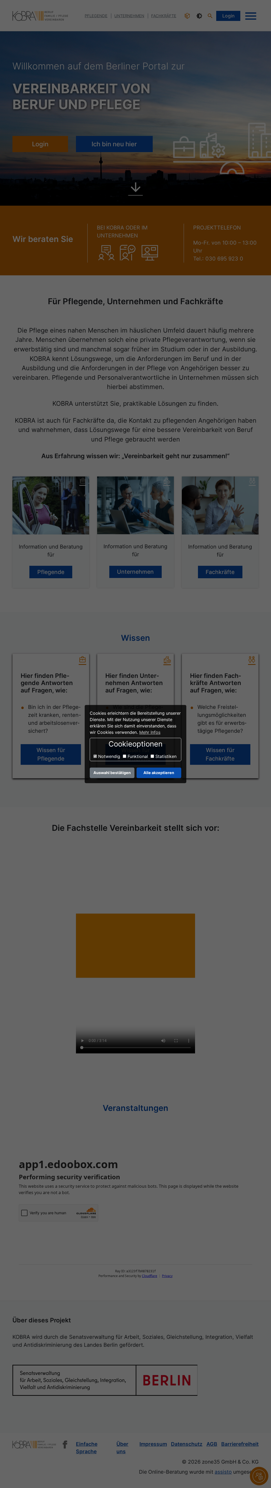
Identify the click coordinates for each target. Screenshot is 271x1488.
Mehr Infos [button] (149, 732)
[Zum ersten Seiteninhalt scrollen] (135, 191)
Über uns (122, 1448)
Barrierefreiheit (240, 1444)
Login (228, 16)
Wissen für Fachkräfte (220, 754)
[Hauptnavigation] (251, 16)
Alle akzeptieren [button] (158, 772)
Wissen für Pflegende (51, 754)
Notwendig (108, 756)
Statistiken (165, 756)
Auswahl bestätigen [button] (112, 772)
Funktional (137, 756)
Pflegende (50, 572)
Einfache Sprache (86, 1448)
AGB (211, 1444)
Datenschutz (186, 1444)
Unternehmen (135, 571)
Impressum (153, 1444)
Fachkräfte (220, 572)
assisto (223, 1472)
